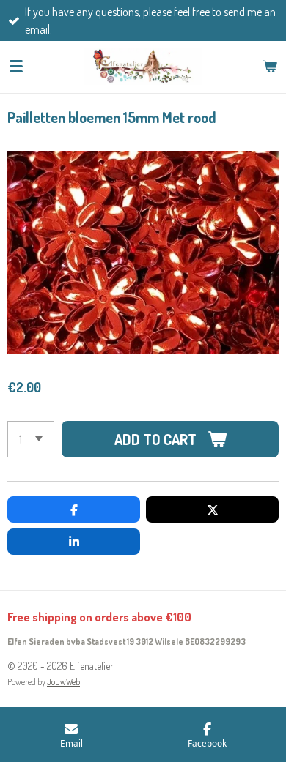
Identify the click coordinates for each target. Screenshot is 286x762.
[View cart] (270, 66)
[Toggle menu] (16, 66)
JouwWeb (63, 681)
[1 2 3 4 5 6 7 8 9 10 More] (30, 439)
